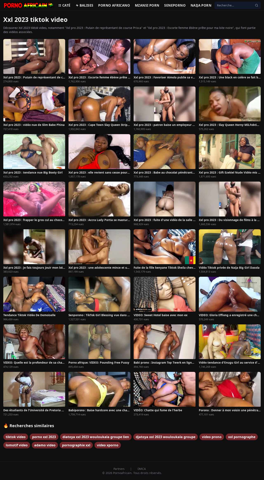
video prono (212, 437)
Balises (86, 5)
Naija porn (201, 5)
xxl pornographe (241, 437)
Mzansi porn (147, 5)
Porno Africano (114, 5)
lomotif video (17, 445)
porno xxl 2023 (44, 437)
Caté (66, 5)
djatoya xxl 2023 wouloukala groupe (165, 437)
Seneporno (175, 5)
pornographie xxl (76, 445)
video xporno (107, 445)
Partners (119, 469)
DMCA (142, 469)
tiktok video (16, 437)
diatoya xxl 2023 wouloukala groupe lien (95, 437)
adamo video (44, 445)
